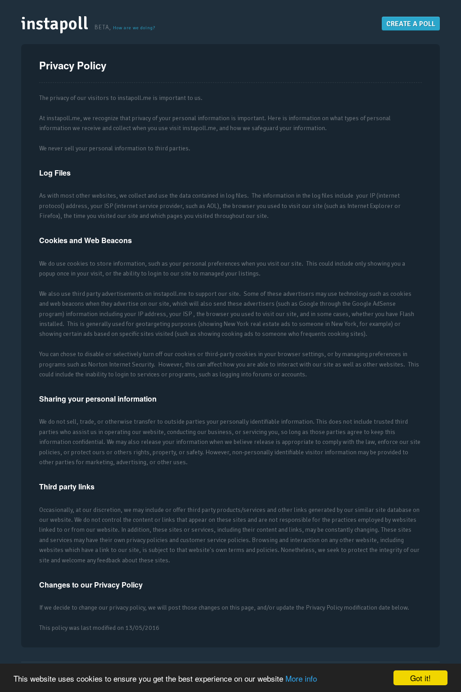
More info (301, 678)
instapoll (54, 23)
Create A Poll (410, 23)
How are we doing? (134, 28)
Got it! (420, 677)
